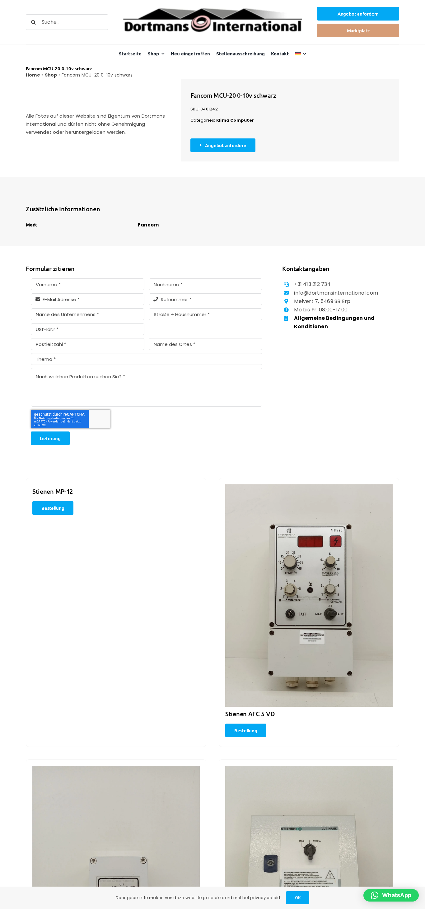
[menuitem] (300, 53)
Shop (51, 75)
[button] (391, 895)
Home (33, 75)
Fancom (148, 224)
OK (298, 897)
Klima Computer (235, 120)
